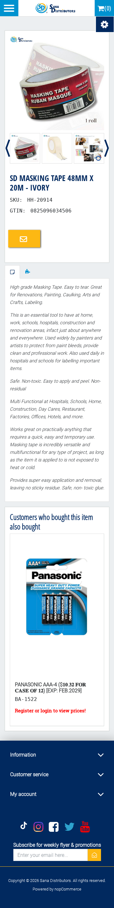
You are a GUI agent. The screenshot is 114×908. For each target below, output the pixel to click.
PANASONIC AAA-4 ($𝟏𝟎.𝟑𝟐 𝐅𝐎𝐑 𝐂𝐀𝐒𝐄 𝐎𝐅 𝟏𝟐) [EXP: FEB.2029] (50, 688)
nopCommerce (67, 889)
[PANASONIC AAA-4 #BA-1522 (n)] (57, 605)
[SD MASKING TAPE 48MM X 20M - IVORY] (57, 82)
